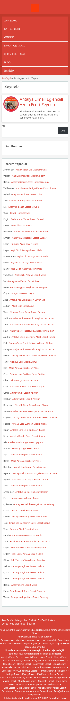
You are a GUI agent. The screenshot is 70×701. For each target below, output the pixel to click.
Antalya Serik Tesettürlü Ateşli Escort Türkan (32, 318)
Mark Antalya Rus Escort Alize (24, 367)
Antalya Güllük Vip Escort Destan (31, 491)
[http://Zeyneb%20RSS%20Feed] (64, 86)
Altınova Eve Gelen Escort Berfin (26, 535)
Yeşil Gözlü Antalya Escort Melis (26, 250)
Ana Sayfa (10, 20)
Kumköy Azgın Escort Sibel (24, 243)
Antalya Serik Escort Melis (24, 584)
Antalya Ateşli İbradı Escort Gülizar (29, 237)
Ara (3, 125)
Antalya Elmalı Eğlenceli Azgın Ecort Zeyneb (41, 101)
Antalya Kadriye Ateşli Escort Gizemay (30, 181)
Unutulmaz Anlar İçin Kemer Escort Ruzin (35, 188)
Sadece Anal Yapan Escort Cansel (25, 200)
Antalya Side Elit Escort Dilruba (31, 169)
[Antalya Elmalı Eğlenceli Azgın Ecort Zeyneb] (11, 110)
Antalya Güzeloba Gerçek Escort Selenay (34, 504)
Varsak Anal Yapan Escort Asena (26, 454)
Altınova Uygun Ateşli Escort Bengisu (28, 287)
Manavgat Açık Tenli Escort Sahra (27, 566)
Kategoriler (12, 28)
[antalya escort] (35, 10)
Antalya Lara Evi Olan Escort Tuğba (27, 374)
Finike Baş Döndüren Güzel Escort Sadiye (29, 522)
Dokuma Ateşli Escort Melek (25, 510)
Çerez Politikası (14, 54)
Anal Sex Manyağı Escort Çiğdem (28, 175)
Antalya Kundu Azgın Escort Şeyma (27, 436)
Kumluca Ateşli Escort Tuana (25, 498)
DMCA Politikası (14, 45)
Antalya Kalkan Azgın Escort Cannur (30, 479)
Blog (7, 62)
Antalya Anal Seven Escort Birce (23, 281)
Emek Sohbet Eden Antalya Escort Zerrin (30, 541)
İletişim (9, 70)
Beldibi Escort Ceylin (20, 212)
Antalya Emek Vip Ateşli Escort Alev (29, 516)
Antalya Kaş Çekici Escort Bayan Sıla (27, 299)
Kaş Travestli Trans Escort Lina (27, 194)
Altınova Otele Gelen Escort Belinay (27, 312)
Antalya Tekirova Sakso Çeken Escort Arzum (32, 411)
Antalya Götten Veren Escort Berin (30, 231)
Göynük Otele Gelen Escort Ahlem (31, 405)
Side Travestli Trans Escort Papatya (28, 547)
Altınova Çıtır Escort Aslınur (23, 361)
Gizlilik (9, 37)
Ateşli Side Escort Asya (22, 293)
